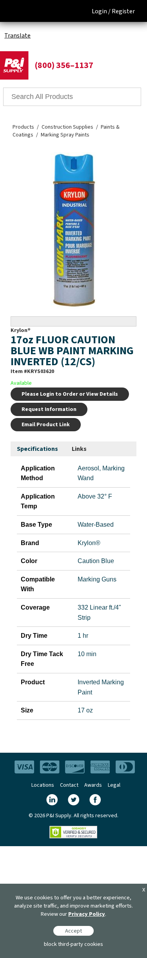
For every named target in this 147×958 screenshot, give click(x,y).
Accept (73, 931)
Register (123, 11)
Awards (93, 785)
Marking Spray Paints (65, 135)
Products (23, 127)
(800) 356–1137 (63, 65)
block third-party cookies (73, 944)
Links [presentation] (79, 449)
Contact (69, 785)
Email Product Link (46, 425)
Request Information (49, 409)
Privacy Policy (86, 914)
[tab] (37, 449)
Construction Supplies (67, 127)
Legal (114, 785)
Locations (42, 785)
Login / (101, 11)
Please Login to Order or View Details (70, 394)
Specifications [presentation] (37, 449)
